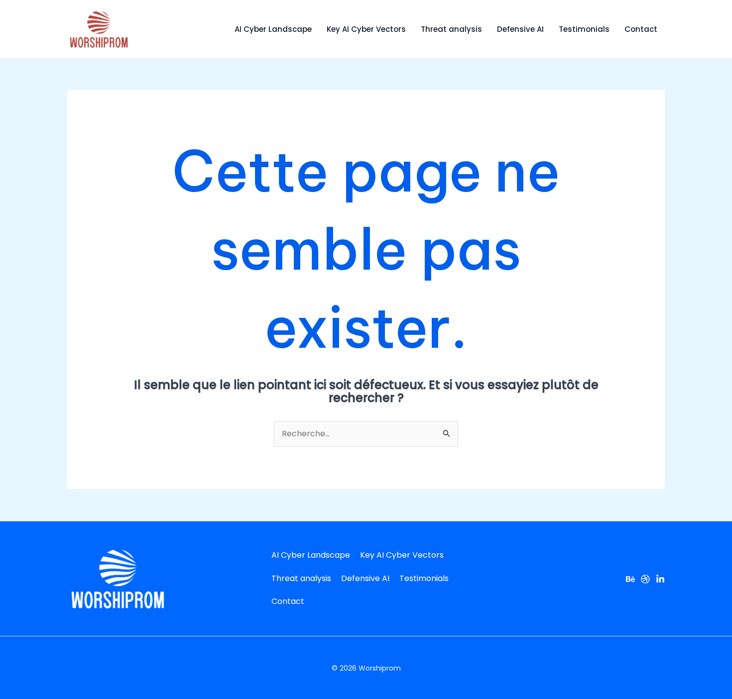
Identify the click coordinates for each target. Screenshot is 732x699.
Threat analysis (451, 29)
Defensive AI (520, 29)
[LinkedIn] (660, 579)
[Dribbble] (645, 579)
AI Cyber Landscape (273, 29)
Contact (640, 29)
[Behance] (630, 579)
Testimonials (584, 29)
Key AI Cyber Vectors (366, 29)
